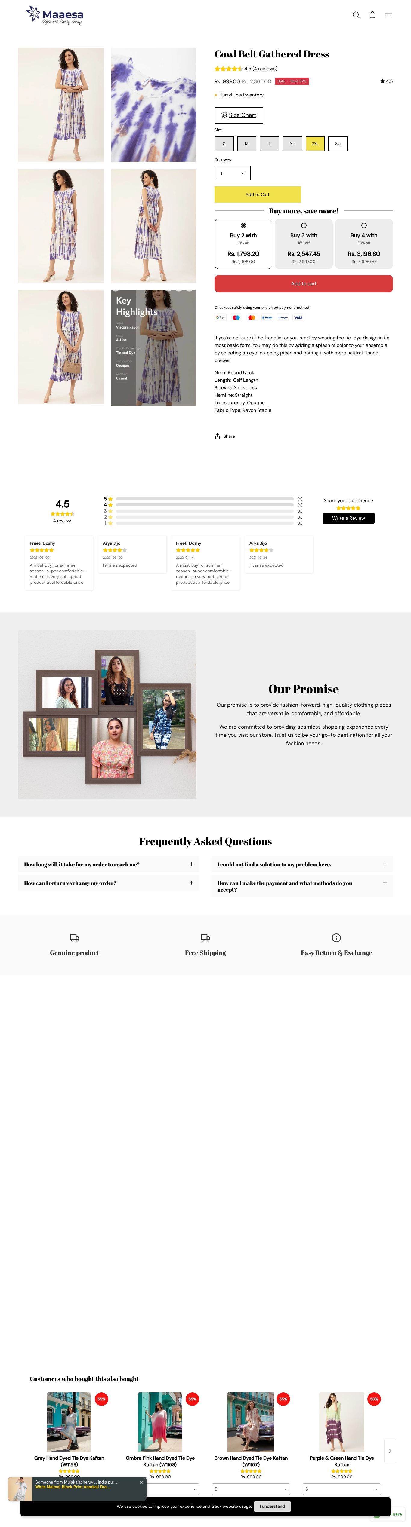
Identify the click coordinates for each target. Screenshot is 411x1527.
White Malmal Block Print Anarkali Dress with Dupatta (72, 1486)
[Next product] (390, 1451)
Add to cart (304, 283)
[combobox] (160, 1489)
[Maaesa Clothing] (55, 15)
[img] (386, 81)
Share (229, 436)
